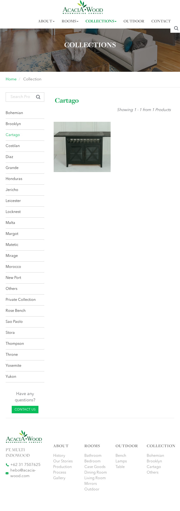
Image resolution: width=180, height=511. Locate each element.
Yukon (11, 377)
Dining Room (95, 473)
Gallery (59, 478)
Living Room (95, 478)
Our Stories (63, 461)
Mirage (12, 256)
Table (120, 467)
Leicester (13, 201)
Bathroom (92, 456)
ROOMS (69, 21)
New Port (13, 278)
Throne (12, 355)
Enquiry (85, 157)
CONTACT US (25, 409)
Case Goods (94, 467)
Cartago (13, 135)
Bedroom (92, 461)
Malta (10, 223)
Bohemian (14, 113)
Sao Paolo (14, 322)
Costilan (13, 146)
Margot (12, 234)
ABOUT (45, 21)
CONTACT (161, 21)
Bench (121, 456)
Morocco (13, 267)
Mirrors (90, 484)
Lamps (121, 461)
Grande (12, 168)
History (59, 456)
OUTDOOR (134, 21)
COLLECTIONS (100, 21)
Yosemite (13, 366)
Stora (10, 333)
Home (11, 79)
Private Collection (21, 300)
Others (11, 289)
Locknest (13, 212)
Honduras (14, 179)
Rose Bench (16, 311)
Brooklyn (13, 124)
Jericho (12, 190)
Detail (67, 157)
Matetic (12, 245)
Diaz (9, 157)
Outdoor (91, 489)
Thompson (15, 344)
